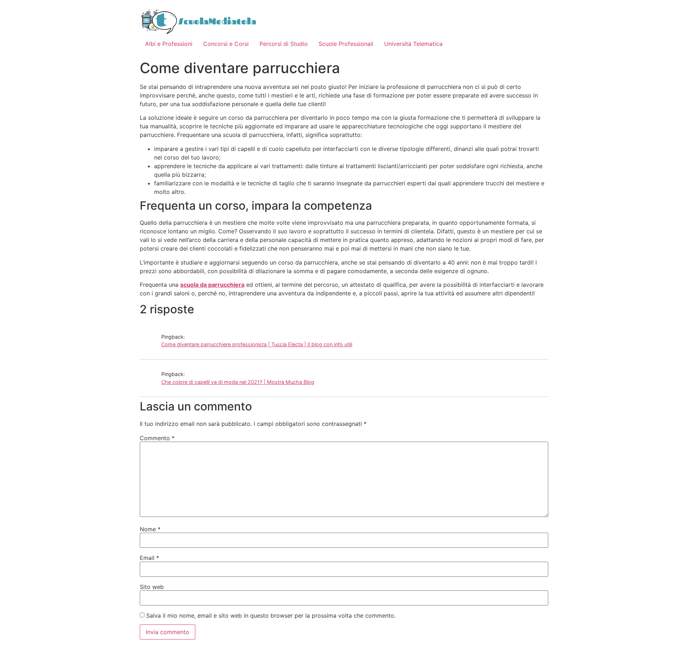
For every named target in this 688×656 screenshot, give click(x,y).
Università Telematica (413, 43)
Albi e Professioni (168, 43)
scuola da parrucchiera (212, 284)
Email (149, 558)
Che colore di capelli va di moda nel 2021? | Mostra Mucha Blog (237, 382)
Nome (150, 529)
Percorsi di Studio (283, 43)
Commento (157, 438)
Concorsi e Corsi (226, 43)
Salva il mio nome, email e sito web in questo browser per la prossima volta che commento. (271, 615)
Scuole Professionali (346, 43)
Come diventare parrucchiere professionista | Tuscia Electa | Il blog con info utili (256, 344)
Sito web (152, 587)
